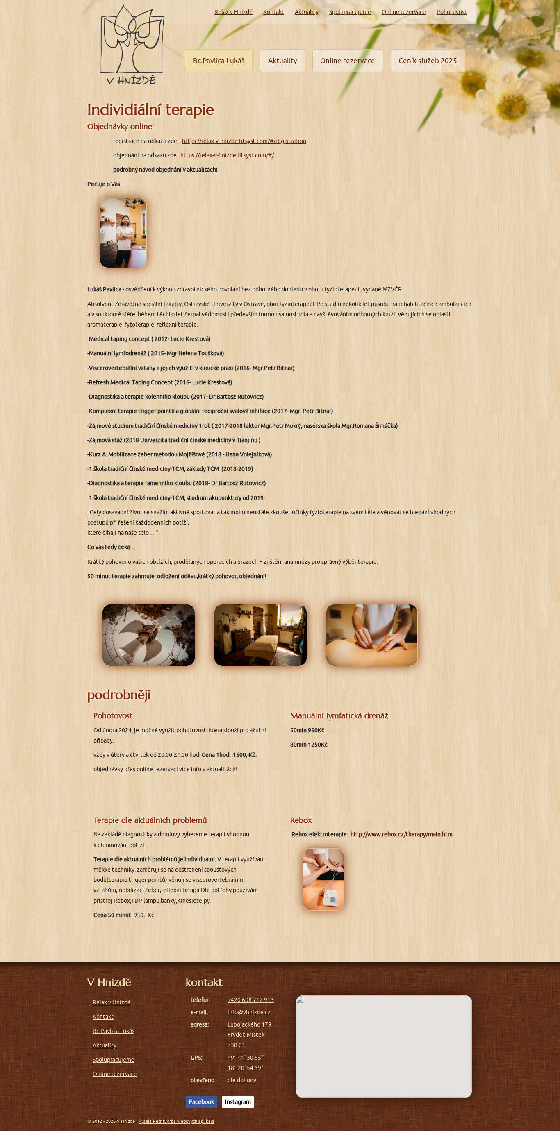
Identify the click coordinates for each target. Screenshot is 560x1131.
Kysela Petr (176, 1121)
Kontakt (273, 12)
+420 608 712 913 (251, 1000)
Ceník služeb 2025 (427, 60)
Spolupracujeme (350, 12)
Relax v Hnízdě (233, 12)
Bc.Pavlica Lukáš (219, 60)
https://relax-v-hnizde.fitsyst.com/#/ (227, 155)
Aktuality (307, 12)
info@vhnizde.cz (249, 1012)
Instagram (238, 1102)
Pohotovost (452, 12)
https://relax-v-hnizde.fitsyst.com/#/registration (244, 141)
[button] (384, 1042)
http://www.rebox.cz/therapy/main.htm (402, 834)
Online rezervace (404, 12)
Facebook (201, 1102)
